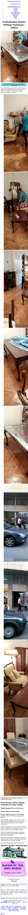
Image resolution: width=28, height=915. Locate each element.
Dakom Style (16, 907)
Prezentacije (15, 909)
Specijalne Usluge (15, 12)
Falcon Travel (18, 906)
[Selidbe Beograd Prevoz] (14, 1)
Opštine (15, 16)
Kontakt (16, 9)
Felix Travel (5, 906)
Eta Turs (11, 906)
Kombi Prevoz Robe (14, 910)
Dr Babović (9, 907)
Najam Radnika (15, 14)
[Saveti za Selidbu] (14, 876)
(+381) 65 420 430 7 (15, 4)
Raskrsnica (4, 909)
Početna (16, 8)
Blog (15, 18)
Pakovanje (15, 15)
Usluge (15, 11)
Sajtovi (9, 909)
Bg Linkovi (23, 907)
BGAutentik (4, 902)
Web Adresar (23, 909)
